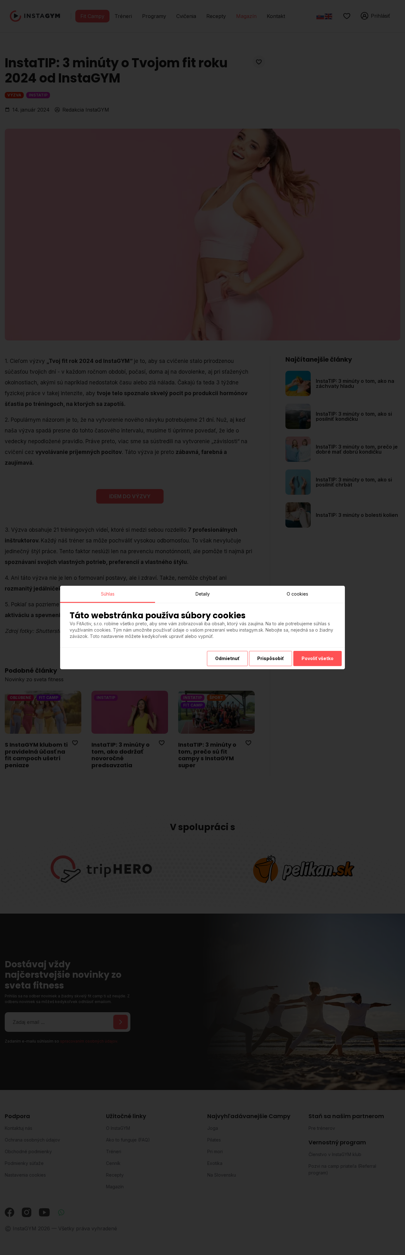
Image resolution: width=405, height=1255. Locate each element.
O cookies (297, 594)
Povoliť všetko (317, 658)
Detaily (203, 594)
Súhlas (108, 594)
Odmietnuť (227, 658)
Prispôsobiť (270, 658)
